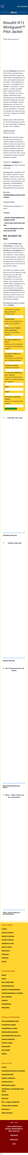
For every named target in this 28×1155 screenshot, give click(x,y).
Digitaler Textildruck (8, 1078)
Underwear (5, 954)
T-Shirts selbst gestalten (10, 1105)
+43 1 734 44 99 (22, 6)
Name (7, 386)
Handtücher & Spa (8, 943)
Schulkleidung (6, 1004)
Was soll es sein (10, 312)
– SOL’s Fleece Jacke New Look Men (14, 224)
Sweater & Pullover (8, 936)
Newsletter (5, 1095)
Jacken (4, 961)
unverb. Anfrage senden (11, 408)
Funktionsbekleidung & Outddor (12, 993)
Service (4, 1067)
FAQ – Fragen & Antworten (10, 1102)
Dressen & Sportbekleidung (11, 989)
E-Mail (7, 392)
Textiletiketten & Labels (9, 1028)
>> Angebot (10, 305)
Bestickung (7, 165)
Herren (4, 978)
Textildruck (15, 162)
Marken (4, 1053)
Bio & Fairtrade (7, 997)
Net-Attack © (6, 1109)
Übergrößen (6, 1007)
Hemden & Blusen (8, 940)
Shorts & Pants (7, 947)
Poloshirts (5, 958)
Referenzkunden (7, 1113)
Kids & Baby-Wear (8, 982)
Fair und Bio (6, 1050)
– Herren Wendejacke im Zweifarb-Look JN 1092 (14, 229)
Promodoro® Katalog (9, 1024)
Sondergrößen (9, 319)
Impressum (14, 1135)
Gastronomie (6, 1046)
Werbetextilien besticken (10, 1032)
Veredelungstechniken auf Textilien (13, 1071)
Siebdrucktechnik (7, 1074)
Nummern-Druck (7, 1081)
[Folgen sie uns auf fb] (2, 7)
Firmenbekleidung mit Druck (11, 1035)
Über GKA (5, 1098)
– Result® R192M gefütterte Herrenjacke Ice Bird (14, 219)
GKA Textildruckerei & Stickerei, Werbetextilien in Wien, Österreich (14, 1129)
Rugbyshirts (6, 950)
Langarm (5, 1000)
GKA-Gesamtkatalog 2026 (10, 1021)
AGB (14, 1144)
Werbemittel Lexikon (8, 1085)
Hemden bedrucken (8, 1039)
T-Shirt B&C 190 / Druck (10, 535)
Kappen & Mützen (7, 932)
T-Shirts (4, 929)
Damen (4, 975)
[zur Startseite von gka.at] (14, 2)
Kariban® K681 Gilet (9, 660)
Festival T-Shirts (7, 1043)
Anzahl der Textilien (11, 365)
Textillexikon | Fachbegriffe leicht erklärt (13, 1090)
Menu (14, 12)
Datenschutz (14, 1139)
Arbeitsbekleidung (8, 986)
